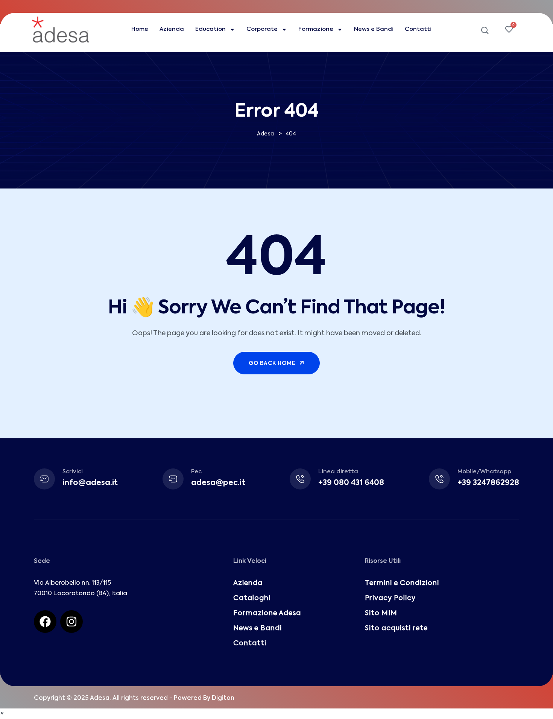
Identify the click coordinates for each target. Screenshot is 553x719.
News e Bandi (373, 29)
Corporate (262, 29)
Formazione (315, 29)
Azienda (172, 29)
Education (210, 29)
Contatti (418, 29)
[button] (1, 713)
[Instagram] (71, 621)
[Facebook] (45, 621)
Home (139, 29)
